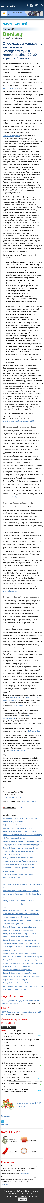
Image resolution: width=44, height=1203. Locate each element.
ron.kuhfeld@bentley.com (12, 797)
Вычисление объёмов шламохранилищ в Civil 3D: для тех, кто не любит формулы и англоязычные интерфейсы (20, 1065)
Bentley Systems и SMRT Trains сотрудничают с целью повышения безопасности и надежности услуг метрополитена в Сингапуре (21, 914)
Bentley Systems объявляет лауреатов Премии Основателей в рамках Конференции (21, 851)
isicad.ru (26, 1166)
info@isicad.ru (25, 1173)
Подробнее (4, 1184)
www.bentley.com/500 (18, 751)
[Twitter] (20, 807)
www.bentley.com (16, 698)
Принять (22, 1199)
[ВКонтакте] (17, 807)
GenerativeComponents (11, 136)
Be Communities (34, 731)
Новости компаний (15, 23)
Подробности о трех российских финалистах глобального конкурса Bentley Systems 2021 (22, 884)
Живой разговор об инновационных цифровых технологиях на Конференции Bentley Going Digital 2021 (22, 894)
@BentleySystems (29, 801)
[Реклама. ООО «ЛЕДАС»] (22, 13)
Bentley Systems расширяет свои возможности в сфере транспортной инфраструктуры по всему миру (21, 904)
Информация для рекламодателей (12, 1188)
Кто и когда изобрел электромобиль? (18, 1051)
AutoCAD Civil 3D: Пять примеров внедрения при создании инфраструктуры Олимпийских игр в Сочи (21, 1057)
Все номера (5, 1116)
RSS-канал (20, 705)
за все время (16, 1031)
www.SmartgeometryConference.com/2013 (18, 421)
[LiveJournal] (22, 807)
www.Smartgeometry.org (16, 497)
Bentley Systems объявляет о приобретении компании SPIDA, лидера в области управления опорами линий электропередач (21, 976)
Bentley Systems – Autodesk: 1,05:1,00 (17, 983)
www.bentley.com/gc (10, 591)
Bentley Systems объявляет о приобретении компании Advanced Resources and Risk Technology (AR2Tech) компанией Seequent (22, 835)
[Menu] (2, 6)
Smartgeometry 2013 (10, 88)
